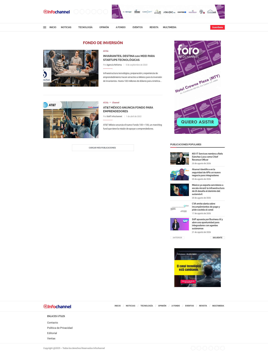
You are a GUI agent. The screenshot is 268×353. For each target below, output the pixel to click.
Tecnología (85, 27)
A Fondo (121, 27)
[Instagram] (88, 11)
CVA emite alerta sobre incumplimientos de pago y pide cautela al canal (206, 206)
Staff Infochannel (114, 116)
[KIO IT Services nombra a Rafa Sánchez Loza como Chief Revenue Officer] (179, 158)
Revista (154, 27)
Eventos (138, 27)
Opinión (104, 27)
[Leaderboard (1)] (168, 6)
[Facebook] (76, 11)
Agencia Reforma (114, 65)
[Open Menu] (44, 27)
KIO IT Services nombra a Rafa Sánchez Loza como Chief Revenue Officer (207, 156)
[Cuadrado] (197, 249)
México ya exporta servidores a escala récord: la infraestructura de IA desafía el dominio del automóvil (208, 189)
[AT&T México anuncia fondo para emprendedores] (70, 119)
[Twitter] (82, 11)
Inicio (52, 27)
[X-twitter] (199, 348)
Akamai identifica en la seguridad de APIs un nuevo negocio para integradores (206, 172)
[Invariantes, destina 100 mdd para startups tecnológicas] (70, 68)
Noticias (66, 27)
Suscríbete (217, 27)
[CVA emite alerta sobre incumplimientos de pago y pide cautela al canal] (179, 208)
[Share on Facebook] (130, 87)
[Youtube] (99, 11)
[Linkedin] (94, 11)
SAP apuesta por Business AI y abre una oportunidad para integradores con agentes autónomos (207, 224)
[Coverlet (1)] (197, 42)
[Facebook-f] (193, 348)
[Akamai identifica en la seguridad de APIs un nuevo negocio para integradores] (179, 174)
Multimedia (169, 27)
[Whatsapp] (105, 11)
